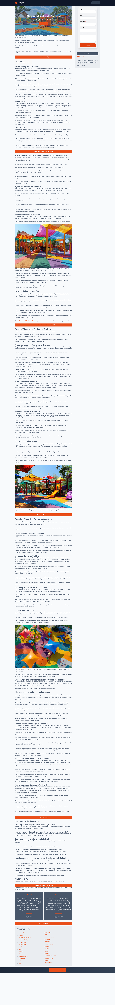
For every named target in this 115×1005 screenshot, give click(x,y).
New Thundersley (23, 940)
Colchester (48, 941)
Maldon (20, 949)
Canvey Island (22, 942)
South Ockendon (49, 937)
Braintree (47, 939)
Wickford (21, 947)
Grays (46, 934)
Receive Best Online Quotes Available (43, 151)
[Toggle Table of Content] (28, 62)
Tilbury (20, 963)
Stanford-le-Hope (23, 956)
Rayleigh (21, 935)
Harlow (47, 953)
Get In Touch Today (43, 57)
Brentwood (48, 932)
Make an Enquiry (57, 970)
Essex (46, 951)
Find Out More (44, 817)
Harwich (47, 960)
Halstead (47, 946)
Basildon (21, 951)
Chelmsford (22, 958)
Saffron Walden (49, 962)
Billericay (21, 954)
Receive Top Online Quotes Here (44, 515)
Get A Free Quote (43, 923)
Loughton (47, 948)
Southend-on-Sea (23, 933)
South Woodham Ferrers (25, 937)
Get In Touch (87, 54)
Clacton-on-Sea (49, 944)
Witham (21, 961)
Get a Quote (43, 24)
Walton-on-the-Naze (50, 955)
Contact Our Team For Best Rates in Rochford (43, 325)
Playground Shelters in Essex (27, 321)
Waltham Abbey (49, 958)
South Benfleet (22, 944)
